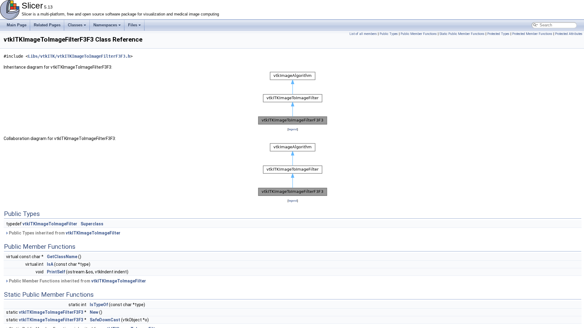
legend (292, 129)
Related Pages (47, 25)
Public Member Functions (419, 34)
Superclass (92, 223)
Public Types (389, 34)
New (94, 312)
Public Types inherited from (64, 233)
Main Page (16, 25)
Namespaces (105, 25)
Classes (75, 25)
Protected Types (498, 34)
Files (132, 25)
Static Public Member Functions (462, 34)
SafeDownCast (105, 319)
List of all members (363, 34)
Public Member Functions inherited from (77, 280)
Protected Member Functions (532, 34)
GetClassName (62, 256)
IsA (50, 264)
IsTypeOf (99, 304)
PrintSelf (56, 271)
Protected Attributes (568, 34)
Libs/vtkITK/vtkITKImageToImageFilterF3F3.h (79, 56)
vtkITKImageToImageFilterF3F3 (51, 312)
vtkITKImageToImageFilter (50, 223)
